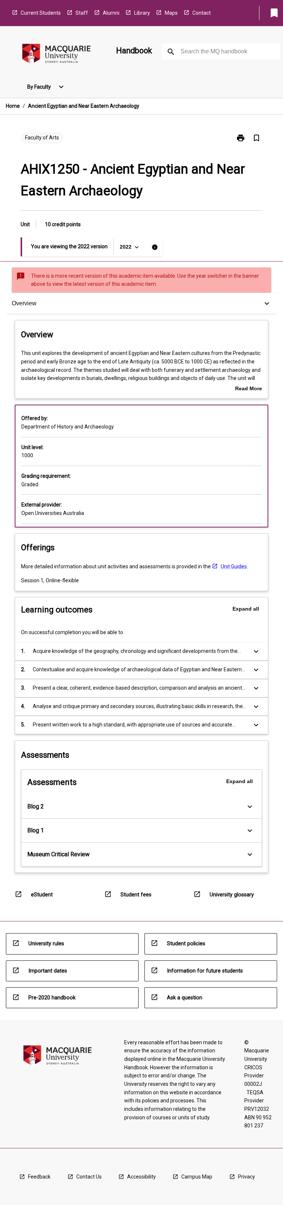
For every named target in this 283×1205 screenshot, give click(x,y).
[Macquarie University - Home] (56, 55)
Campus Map (196, 1177)
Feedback (39, 1177)
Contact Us (89, 1177)
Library (142, 13)
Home (13, 106)
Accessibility (141, 1177)
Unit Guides (234, 566)
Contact (201, 13)
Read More (248, 389)
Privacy (246, 1177)
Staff (82, 13)
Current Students (41, 13)
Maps (171, 13)
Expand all (246, 609)
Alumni (111, 13)
